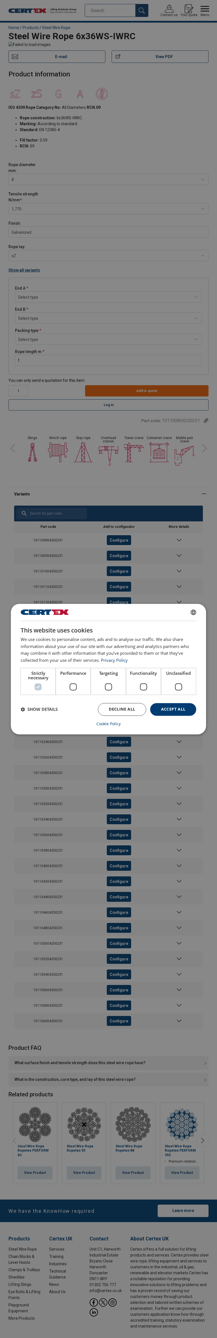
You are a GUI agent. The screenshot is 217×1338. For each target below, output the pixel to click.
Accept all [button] (173, 709)
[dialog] (108, 669)
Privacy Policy (114, 660)
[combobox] (193, 612)
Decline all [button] (122, 709)
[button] (39, 709)
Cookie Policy (108, 723)
